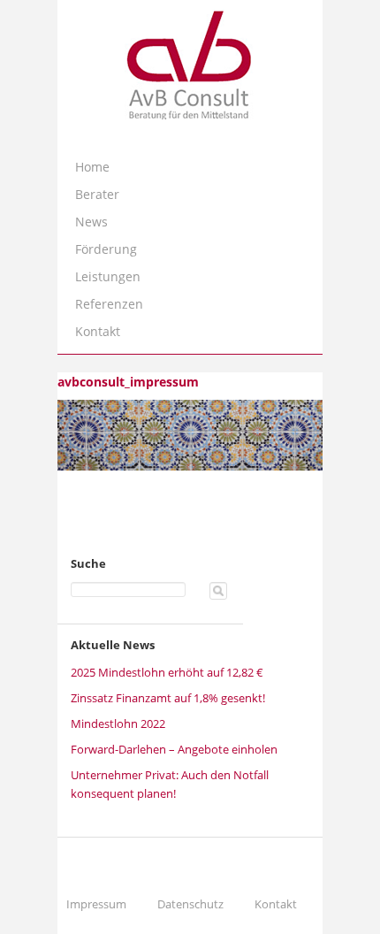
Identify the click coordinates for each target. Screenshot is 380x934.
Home (92, 166)
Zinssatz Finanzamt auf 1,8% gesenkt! (168, 698)
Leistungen (108, 276)
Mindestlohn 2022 (118, 723)
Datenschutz (190, 904)
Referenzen (109, 303)
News (91, 221)
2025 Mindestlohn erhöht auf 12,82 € (167, 672)
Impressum (96, 904)
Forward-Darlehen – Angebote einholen (174, 749)
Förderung (106, 249)
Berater (97, 194)
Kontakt (97, 331)
